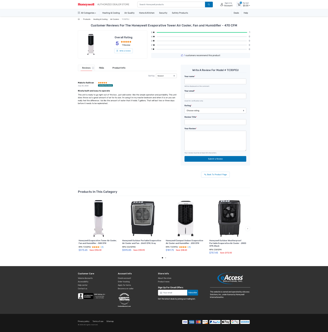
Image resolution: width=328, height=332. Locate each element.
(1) (102, 247)
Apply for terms (124, 285)
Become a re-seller (126, 289)
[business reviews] (92, 296)
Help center (83, 285)
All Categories (87, 13)
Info (118, 68)
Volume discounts (85, 278)
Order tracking (124, 282)
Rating (188, 106)
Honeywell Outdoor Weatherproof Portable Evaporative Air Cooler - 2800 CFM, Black (227, 243)
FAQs (101, 68)
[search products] (209, 4)
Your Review (190, 129)
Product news (164, 282)
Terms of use (98, 321)
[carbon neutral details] (132, 300)
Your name (189, 76)
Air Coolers (114, 19)
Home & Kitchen (147, 13)
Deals (236, 13)
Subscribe (192, 292)
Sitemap (110, 321)
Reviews (86, 68)
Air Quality (129, 13)
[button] (80, 228)
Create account (124, 278)
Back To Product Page (217, 174)
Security (163, 13)
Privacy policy (83, 321)
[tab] (86, 68)
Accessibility (83, 282)
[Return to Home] (79, 19)
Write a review (125, 51)
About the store (164, 278)
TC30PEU (125, 19)
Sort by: (151, 76)
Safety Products (180, 13)
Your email (189, 91)
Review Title (190, 117)
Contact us (82, 289)
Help (246, 13)
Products (86, 19)
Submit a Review (215, 159)
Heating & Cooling (111, 13)
